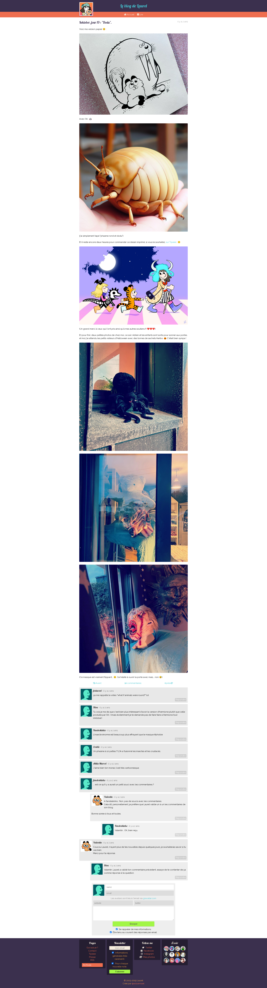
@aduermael (138, 983)
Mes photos (149, 957)
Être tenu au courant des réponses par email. (135, 932)
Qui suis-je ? (92, 947)
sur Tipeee (171, 242)
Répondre (181, 699)
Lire (141, 14)
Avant (98, 683)
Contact (92, 951)
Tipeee (92, 954)
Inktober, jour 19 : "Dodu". (95, 22)
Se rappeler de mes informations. (135, 929)
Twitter (148, 947)
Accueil (130, 14)
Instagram (148, 954)
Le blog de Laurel (133, 5)
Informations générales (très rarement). (120, 956)
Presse (92, 957)
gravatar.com (149, 898)
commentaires (133, 683)
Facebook (148, 951)
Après (168, 683)
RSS (92, 960)
